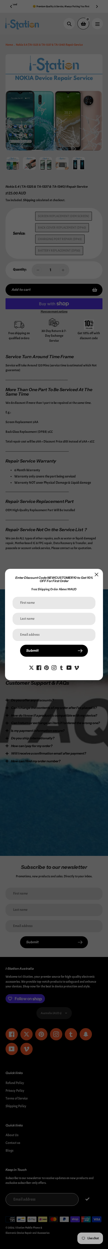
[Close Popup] (96, 574)
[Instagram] (54, 667)
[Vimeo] (76, 667)
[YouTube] (69, 667)
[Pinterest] (46, 667)
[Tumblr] (61, 667)
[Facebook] (38, 667)
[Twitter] (31, 667)
